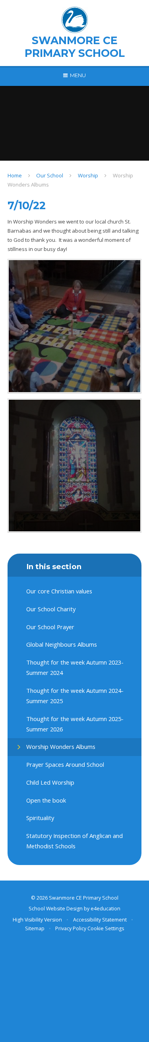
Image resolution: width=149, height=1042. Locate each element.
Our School (49, 175)
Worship (88, 175)
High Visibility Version (37, 919)
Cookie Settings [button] (105, 928)
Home (15, 175)
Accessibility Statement (100, 919)
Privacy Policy (70, 928)
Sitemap (35, 928)
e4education (105, 908)
